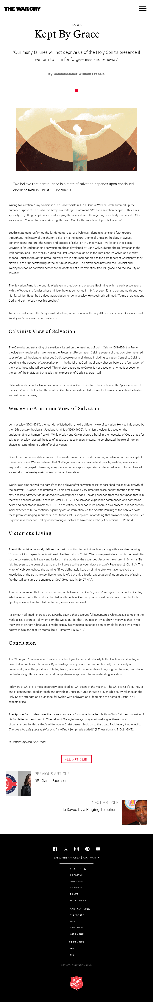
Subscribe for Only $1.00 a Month (76, 857)
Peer (72, 921)
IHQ (72, 948)
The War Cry (77, 914)
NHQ (72, 954)
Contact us (76, 874)
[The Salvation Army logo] (76, 983)
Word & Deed (77, 933)
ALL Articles (76, 759)
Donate (74, 893)
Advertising (76, 887)
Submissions (76, 881)
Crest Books (77, 927)
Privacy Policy (78, 900)
